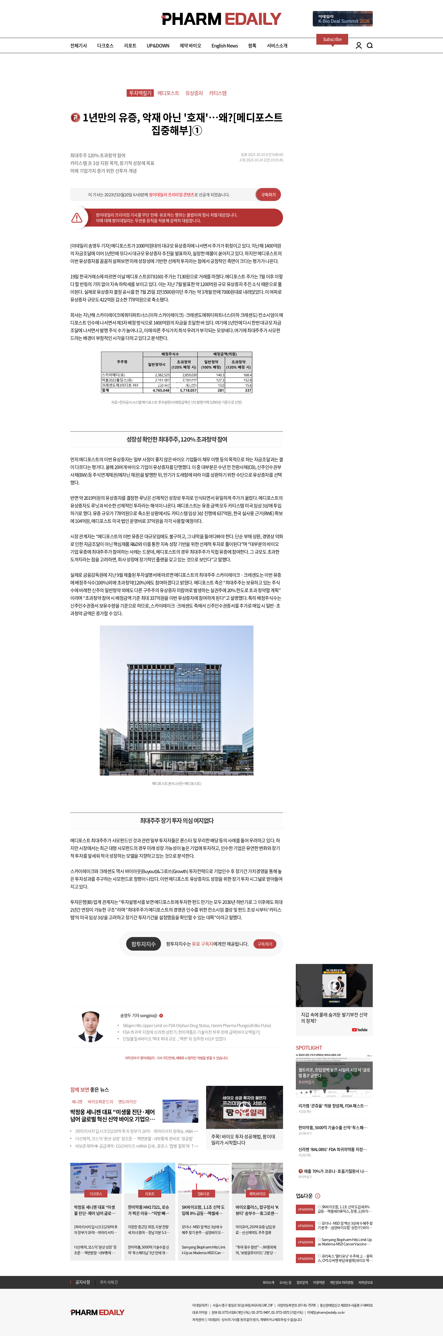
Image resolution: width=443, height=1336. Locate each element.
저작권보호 (365, 1282)
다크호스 (105, 45)
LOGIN (357, 45)
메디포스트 (168, 93)
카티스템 (218, 93)
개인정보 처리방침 (341, 1282)
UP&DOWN (158, 45)
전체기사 (78, 45)
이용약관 (319, 1282)
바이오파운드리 (100, 1101)
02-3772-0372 (280, 1312)
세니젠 (77, 1101)
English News (225, 45)
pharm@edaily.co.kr (330, 1312)
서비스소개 (277, 45)
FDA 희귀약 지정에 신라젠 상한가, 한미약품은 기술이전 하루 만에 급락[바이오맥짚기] (191, 1032)
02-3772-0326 (227, 1312)
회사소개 (268, 1282)
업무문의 (302, 1282)
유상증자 (194, 93)
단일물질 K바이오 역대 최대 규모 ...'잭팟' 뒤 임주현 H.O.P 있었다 (174, 1039)
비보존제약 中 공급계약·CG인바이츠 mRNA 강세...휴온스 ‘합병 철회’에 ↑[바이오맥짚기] (146, 1146)
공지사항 (82, 1282)
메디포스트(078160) (145, 276)
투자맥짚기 (140, 93)
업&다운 (203, 1193)
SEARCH (370, 45)
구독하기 (268, 194)
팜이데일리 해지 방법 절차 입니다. (125, 1282)
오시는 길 (285, 1282)
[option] (140, 1282)
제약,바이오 (257, 1193)
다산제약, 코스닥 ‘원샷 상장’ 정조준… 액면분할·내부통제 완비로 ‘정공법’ (134, 1138)
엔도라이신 (127, 1101)
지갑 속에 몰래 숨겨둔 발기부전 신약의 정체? (334, 1017)
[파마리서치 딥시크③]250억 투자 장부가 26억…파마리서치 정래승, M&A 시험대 (140, 1131)
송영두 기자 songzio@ (138, 1015)
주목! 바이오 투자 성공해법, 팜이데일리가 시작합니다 (243, 1139)
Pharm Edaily (97, 1312)
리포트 (130, 45)
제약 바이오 (190, 45)
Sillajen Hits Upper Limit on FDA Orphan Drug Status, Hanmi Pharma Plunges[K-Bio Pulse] (197, 1025)
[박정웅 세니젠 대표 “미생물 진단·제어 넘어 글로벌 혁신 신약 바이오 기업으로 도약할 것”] (180, 1110)
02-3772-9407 (261, 1312)
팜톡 (252, 45)
